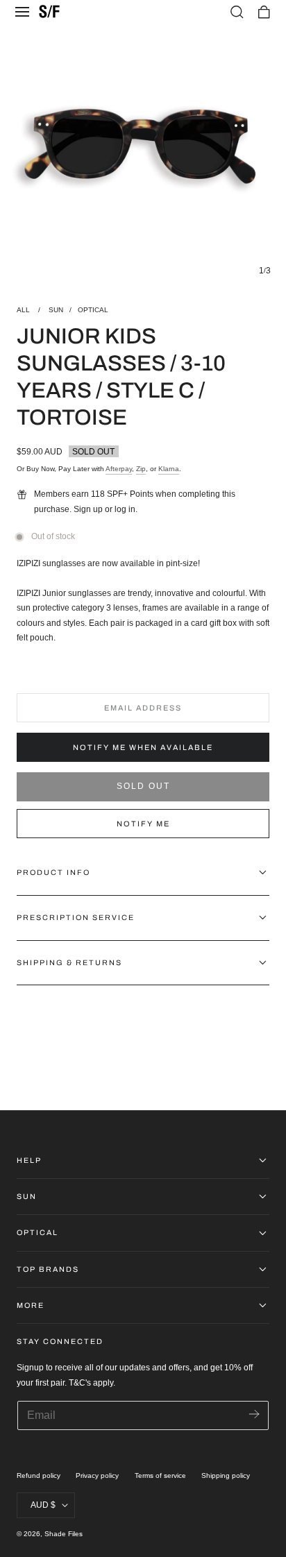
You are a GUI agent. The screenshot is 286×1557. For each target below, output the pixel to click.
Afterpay (119, 469)
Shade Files (63, 1534)
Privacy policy (97, 1475)
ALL (24, 310)
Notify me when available (143, 747)
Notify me (143, 823)
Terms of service (160, 1475)
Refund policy (38, 1475)
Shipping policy (225, 1475)
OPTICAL (93, 310)
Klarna (168, 469)
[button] (22, 12)
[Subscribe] (253, 1414)
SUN (56, 310)
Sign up (88, 509)
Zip (141, 469)
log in (125, 509)
